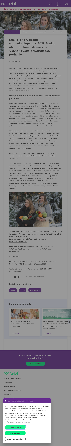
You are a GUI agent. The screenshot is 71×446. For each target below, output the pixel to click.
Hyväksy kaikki (15, 427)
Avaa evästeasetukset (15, 439)
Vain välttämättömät (15, 433)
